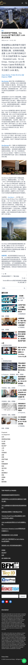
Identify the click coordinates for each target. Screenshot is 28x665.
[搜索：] (14, 288)
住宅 (3, 437)
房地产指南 (5, 459)
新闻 (2, 30)
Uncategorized (6, 434)
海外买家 (4, 468)
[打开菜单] (22, 3)
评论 (3, 470)
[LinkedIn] (10, 601)
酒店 (3, 479)
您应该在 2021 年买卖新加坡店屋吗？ (12, 545)
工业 (3, 450)
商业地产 (4, 446)
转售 (3, 475)
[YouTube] (6, 601)
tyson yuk (6, 40)
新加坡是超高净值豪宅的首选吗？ (11, 495)
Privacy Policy (5, 656)
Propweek (4, 432)
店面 (3, 457)
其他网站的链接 (6, 439)
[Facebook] (3, 601)
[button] (24, 660)
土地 (3, 448)
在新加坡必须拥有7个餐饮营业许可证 (12, 511)
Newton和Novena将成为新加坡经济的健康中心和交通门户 (14, 280)
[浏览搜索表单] (26, 3)
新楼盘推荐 (5, 464)
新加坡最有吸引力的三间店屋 (10, 535)
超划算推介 (5, 472)
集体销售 (4, 481)
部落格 (3, 477)
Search (14, 593)
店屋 (3, 455)
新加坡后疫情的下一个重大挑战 (10, 275)
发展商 (3, 443)
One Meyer (11, 197)
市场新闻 (4, 452)
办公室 (3, 441)
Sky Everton (5, 81)
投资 (3, 461)
